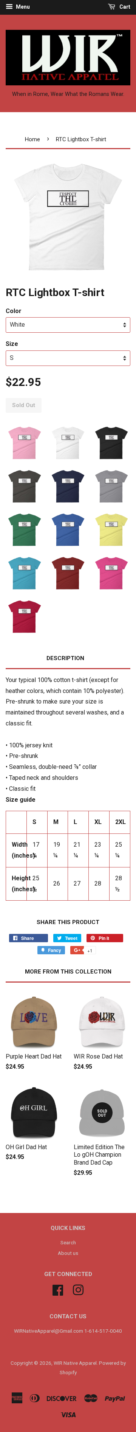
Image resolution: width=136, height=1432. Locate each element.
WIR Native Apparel (75, 1363)
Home (32, 139)
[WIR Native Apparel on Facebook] (57, 1289)
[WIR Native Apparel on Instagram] (78, 1289)
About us (68, 1253)
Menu (22, 7)
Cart (124, 7)
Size (12, 343)
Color (14, 311)
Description (65, 658)
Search (68, 1242)
